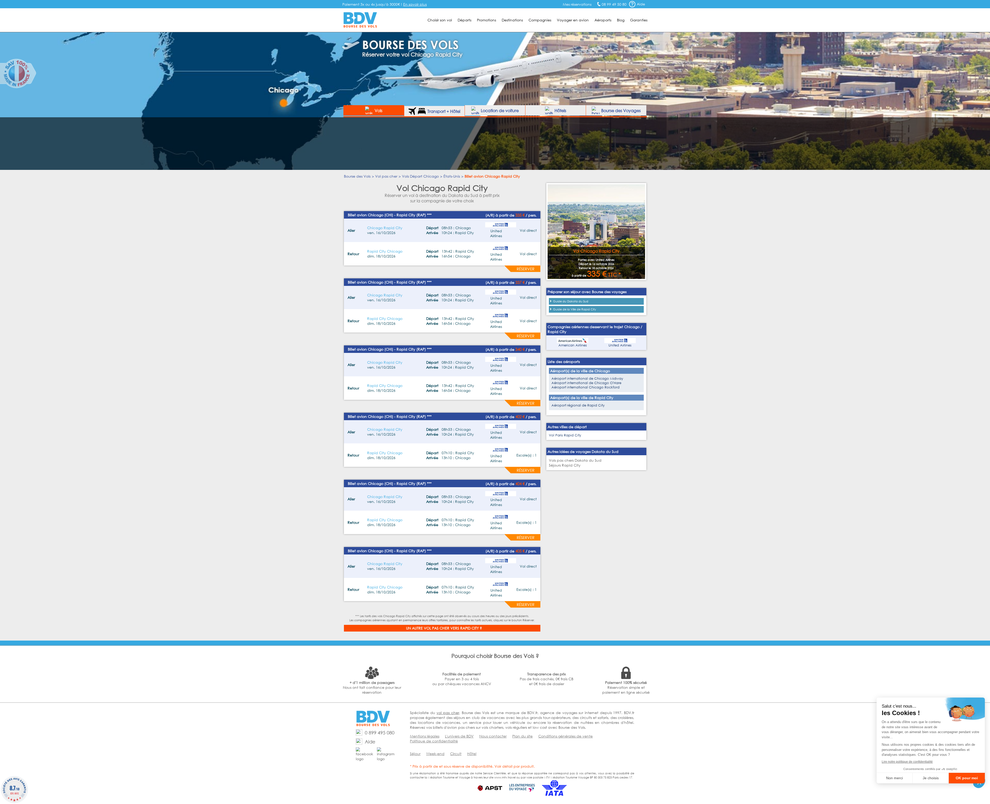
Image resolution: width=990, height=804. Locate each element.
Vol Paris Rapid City (565, 435)
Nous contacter (493, 736)
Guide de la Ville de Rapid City (574, 309)
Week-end (435, 753)
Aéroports (603, 20)
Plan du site (522, 736)
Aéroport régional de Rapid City (578, 405)
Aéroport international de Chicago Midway (587, 378)
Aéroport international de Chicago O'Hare (586, 383)
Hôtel (471, 753)
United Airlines (619, 345)
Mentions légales (424, 736)
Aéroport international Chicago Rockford (585, 387)
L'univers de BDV (459, 736)
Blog (620, 20)
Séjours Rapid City (565, 465)
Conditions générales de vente (565, 736)
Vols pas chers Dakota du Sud (575, 460)
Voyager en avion (573, 20)
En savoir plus (415, 4)
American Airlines (572, 345)
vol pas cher (447, 712)
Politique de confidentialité (434, 741)
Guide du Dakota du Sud (570, 301)
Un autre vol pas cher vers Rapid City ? (444, 628)
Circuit (455, 753)
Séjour (415, 753)
